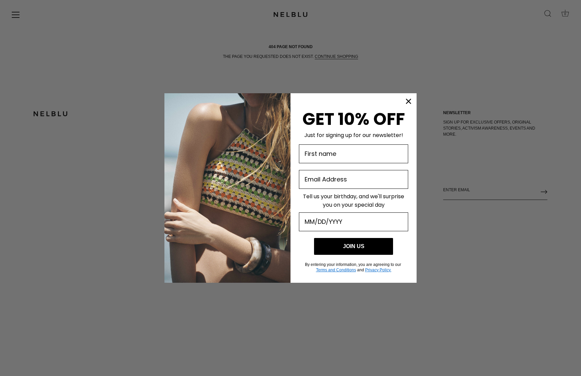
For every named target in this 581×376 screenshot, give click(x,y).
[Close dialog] (408, 101)
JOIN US (353, 246)
